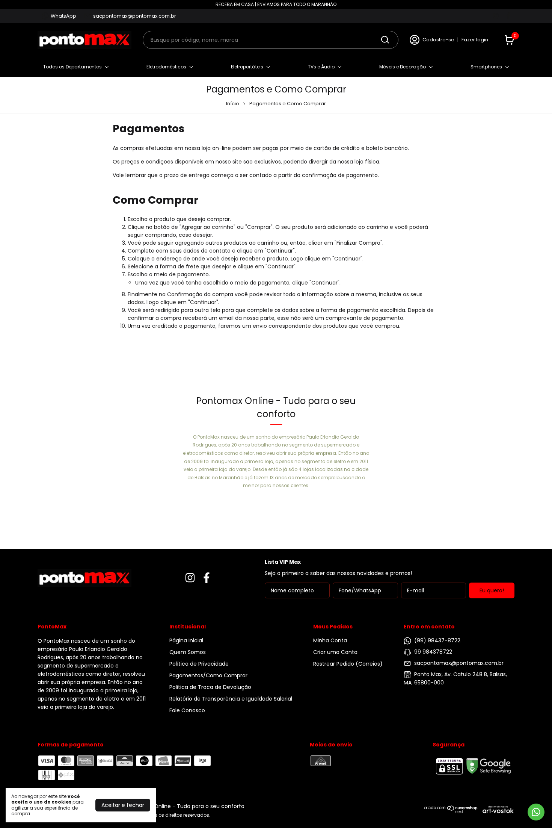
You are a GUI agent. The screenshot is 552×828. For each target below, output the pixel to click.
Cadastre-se (438, 39)
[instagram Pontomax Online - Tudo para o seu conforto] (495, 16)
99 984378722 (433, 651)
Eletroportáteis (247, 67)
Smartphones (486, 67)
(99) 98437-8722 (437, 640)
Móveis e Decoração (402, 67)
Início (232, 103)
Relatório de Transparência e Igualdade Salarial (230, 698)
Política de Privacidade (199, 664)
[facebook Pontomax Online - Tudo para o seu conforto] (508, 16)
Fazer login (475, 39)
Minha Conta (330, 640)
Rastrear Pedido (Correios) (348, 664)
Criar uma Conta (335, 652)
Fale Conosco (187, 710)
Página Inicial (186, 640)
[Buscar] (384, 39)
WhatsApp (63, 16)
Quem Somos (187, 652)
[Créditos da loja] (496, 809)
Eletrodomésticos (166, 67)
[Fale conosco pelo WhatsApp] (536, 812)
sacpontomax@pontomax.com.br (134, 16)
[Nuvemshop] (451, 811)
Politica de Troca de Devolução (210, 687)
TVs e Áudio (321, 67)
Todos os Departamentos (72, 67)
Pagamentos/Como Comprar (208, 675)
